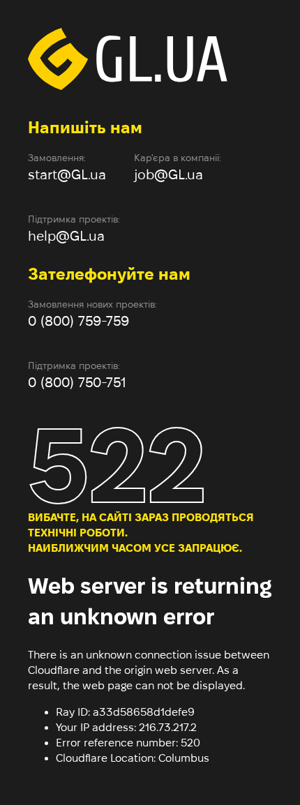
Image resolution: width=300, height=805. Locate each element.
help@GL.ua (66, 235)
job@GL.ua (168, 174)
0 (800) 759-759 (78, 321)
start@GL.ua (67, 174)
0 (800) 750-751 (77, 382)
